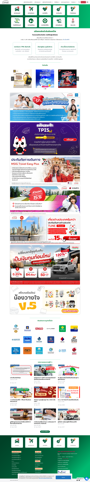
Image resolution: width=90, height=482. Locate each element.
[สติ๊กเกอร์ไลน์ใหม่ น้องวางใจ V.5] (45, 313)
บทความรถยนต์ (37, 365)
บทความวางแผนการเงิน (63, 409)
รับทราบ (63, 477)
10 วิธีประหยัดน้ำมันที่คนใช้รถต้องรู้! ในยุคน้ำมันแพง (68, 378)
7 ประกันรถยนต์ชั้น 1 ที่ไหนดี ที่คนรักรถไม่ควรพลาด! (20, 400)
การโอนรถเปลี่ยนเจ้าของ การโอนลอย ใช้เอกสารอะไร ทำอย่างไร (45, 422)
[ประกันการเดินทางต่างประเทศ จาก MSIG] (45, 184)
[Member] (87, 2)
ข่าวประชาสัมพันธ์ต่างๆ (15, 365)
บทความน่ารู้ (37, 387)
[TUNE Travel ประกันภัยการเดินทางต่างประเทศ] (45, 243)
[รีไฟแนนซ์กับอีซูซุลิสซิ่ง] (45, 284)
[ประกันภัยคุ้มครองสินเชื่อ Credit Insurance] (45, 120)
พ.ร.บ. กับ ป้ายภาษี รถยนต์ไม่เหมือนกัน (68, 400)
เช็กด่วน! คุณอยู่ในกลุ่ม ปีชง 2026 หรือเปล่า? (44, 400)
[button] (22, 79)
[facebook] (77, 480)
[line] (79, 480)
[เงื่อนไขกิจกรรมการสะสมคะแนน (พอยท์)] (45, 155)
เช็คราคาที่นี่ (83, 2)
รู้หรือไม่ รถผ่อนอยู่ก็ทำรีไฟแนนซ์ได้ (67, 422)
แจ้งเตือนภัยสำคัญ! (15, 378)
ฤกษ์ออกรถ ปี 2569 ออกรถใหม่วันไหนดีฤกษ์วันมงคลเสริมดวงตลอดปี (44, 378)
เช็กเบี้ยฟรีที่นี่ (66, 39)
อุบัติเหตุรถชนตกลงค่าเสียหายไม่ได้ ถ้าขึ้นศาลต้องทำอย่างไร (20, 422)
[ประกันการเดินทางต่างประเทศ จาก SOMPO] (45, 214)
